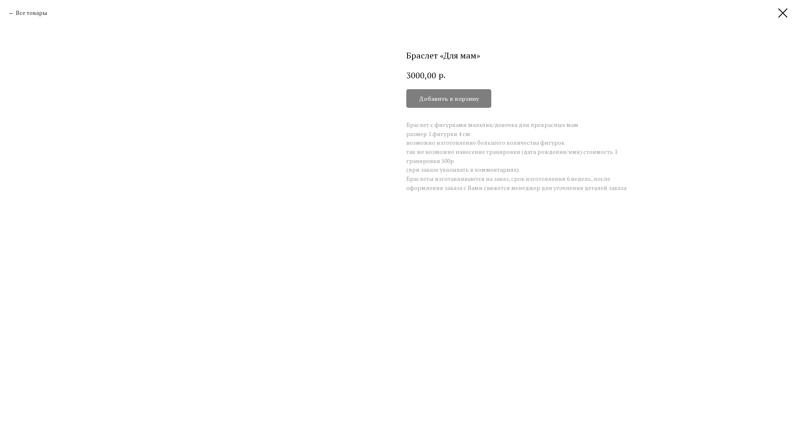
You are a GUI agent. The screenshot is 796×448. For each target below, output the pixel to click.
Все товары (31, 13)
